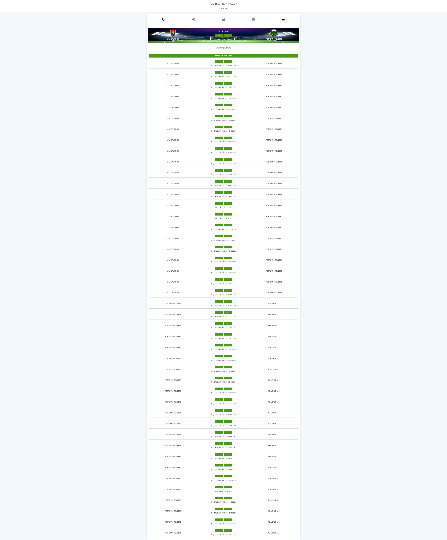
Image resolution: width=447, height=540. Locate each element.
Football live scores (223, 4)
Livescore (223, 8)
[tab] (164, 20)
